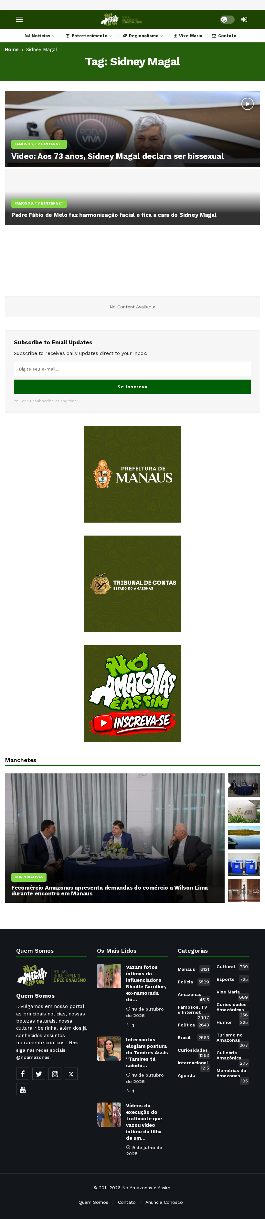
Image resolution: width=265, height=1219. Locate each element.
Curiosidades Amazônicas (232, 1008)
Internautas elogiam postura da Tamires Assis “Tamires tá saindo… (147, 1053)
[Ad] (132, 474)
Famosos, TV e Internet (193, 1010)
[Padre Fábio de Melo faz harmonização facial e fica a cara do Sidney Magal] (132, 197)
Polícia (193, 981)
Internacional (193, 1064)
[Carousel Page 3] (244, 837)
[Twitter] (38, 1074)
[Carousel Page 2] (244, 811)
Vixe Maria (232, 993)
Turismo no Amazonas (232, 1038)
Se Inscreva (132, 386)
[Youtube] (22, 1089)
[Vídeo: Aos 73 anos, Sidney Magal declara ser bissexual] (132, 129)
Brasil (193, 1037)
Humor (232, 1022)
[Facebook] (22, 1074)
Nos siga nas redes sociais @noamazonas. (47, 1050)
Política (193, 1024)
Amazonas (193, 996)
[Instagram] (54, 1074)
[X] (71, 1074)
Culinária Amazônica (232, 1056)
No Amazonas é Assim (146, 1187)
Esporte (232, 979)
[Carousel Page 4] (244, 864)
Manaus (193, 969)
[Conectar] (244, 19)
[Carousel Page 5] (244, 890)
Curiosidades (193, 1051)
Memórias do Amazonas (232, 1074)
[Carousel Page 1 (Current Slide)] (244, 785)
